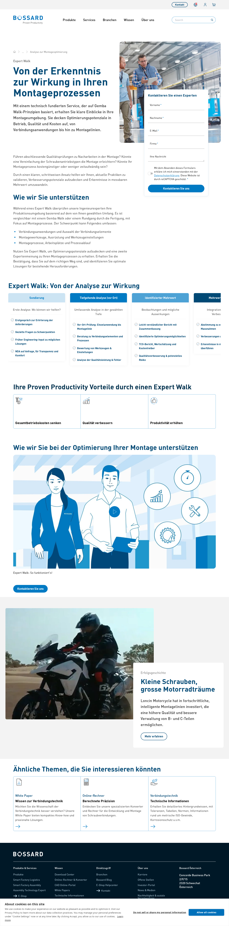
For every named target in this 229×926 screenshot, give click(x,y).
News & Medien (146, 890)
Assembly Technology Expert (29, 890)
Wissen (129, 20)
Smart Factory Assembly (27, 885)
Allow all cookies (206, 912)
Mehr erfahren (154, 736)
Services (89, 20)
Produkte (69, 20)
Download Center (64, 874)
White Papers (62, 890)
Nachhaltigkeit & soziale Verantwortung (151, 897)
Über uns (147, 20)
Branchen (109, 20)
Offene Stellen (146, 879)
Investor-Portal (146, 885)
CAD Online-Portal (65, 885)
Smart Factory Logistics (26, 879)
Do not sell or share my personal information (159, 912)
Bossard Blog (104, 879)
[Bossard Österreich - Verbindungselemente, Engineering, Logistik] (14, 51)
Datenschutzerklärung (166, 175)
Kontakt (179, 4)
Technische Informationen (69, 895)
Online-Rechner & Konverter (71, 879)
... (23, 51)
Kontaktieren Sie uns (176, 188)
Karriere (142, 874)
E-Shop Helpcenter (107, 885)
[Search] (212, 20)
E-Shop (22, 896)
